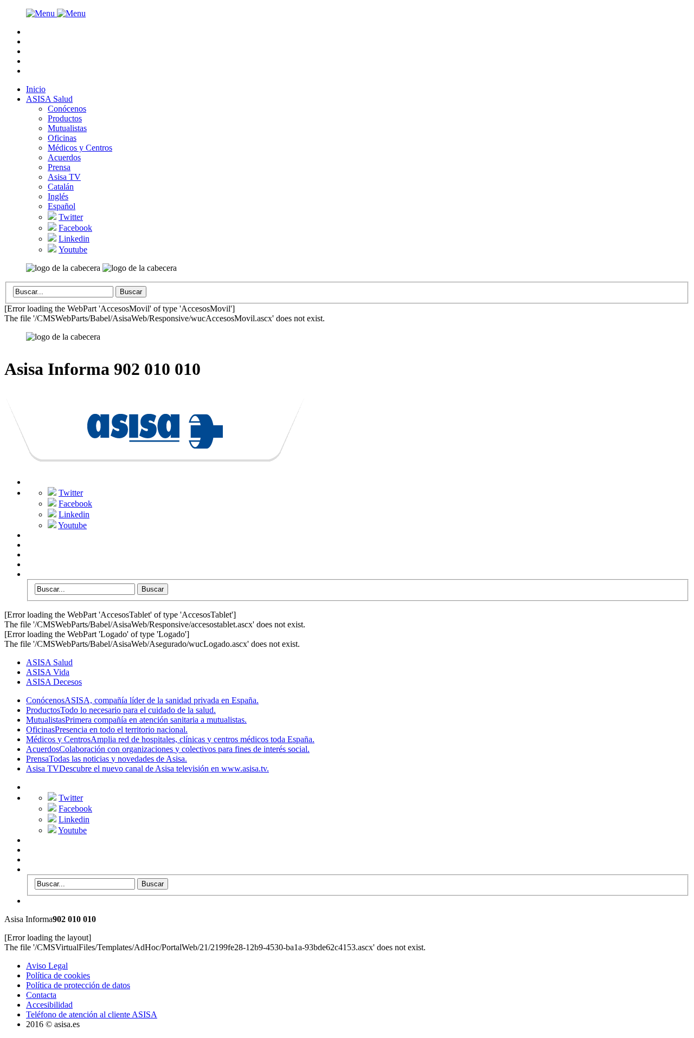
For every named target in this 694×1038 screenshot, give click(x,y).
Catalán (61, 186)
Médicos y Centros (80, 147)
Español (61, 206)
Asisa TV (64, 176)
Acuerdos (64, 157)
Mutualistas (67, 128)
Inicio (36, 89)
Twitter (71, 217)
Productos (65, 118)
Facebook (75, 227)
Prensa (59, 167)
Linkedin (74, 238)
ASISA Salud (49, 98)
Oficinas (62, 137)
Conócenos (67, 108)
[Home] (56, 13)
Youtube (73, 249)
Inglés (58, 196)
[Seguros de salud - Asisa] (155, 455)
